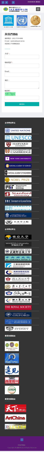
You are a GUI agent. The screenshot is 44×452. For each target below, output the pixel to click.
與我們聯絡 (21, 445)
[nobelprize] (18, 180)
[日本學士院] (18, 222)
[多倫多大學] (18, 215)
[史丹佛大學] (18, 194)
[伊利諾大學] (18, 201)
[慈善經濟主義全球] (13, 2)
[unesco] (18, 137)
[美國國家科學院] (18, 166)
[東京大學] (18, 237)
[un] (18, 130)
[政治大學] (18, 293)
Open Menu (38, 9)
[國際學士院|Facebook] (3, 2)
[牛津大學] (18, 314)
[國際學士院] (15, 9)
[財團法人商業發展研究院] (18, 272)
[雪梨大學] (18, 328)
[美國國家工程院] (18, 173)
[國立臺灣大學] (18, 286)
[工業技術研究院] (18, 265)
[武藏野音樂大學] (18, 251)
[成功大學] (18, 279)
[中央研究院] (18, 258)
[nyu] (18, 158)
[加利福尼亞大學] (18, 208)
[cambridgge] (18, 151)
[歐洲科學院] (18, 321)
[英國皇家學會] (18, 307)
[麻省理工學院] (18, 187)
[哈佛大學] (18, 144)
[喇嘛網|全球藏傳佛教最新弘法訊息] (6, 2)
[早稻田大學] (18, 244)
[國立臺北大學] (18, 300)
